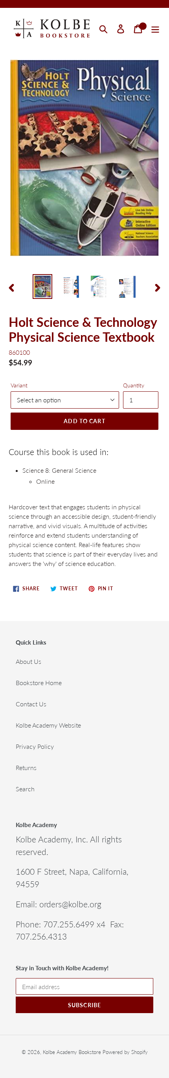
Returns (26, 767)
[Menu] (155, 29)
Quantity (133, 385)
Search (25, 788)
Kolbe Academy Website (48, 725)
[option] (42, 286)
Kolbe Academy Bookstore (72, 1052)
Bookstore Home (39, 682)
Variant (19, 385)
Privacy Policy (35, 746)
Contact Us (31, 704)
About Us (28, 661)
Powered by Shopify (125, 1052)
